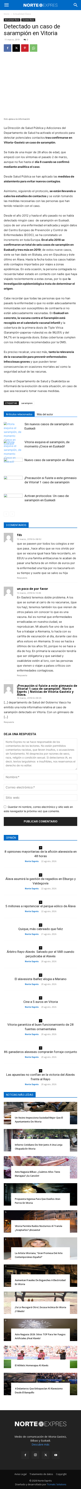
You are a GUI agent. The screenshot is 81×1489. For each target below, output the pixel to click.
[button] (6, 5)
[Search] (75, 5)
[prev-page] (6, 514)
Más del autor (45, 414)
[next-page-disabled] (12, 514)
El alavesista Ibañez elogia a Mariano (40, 979)
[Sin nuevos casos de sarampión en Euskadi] (13, 434)
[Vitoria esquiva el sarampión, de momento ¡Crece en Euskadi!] (13, 452)
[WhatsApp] (33, 48)
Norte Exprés (32, 861)
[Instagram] (35, 1455)
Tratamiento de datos (41, 1474)
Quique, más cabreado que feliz (40, 929)
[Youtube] (56, 1455)
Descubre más (40, 1444)
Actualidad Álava (22, 14)
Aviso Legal (21, 1474)
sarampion (27, 403)
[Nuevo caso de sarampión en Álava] (13, 464)
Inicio (6, 14)
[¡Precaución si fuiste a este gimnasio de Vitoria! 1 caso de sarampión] (13, 482)
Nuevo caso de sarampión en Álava (49, 460)
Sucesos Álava (28, 19)
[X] (16, 48)
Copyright (61, 1474)
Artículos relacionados (19, 414)
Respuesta (22, 578)
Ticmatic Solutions (56, 1484)
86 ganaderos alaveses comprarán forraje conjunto (40, 1052)
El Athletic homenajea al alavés (31, 1365)
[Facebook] (7, 48)
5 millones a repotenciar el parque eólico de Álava (40, 906)
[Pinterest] (25, 48)
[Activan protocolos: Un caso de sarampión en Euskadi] (13, 500)
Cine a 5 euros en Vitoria (40, 1002)
